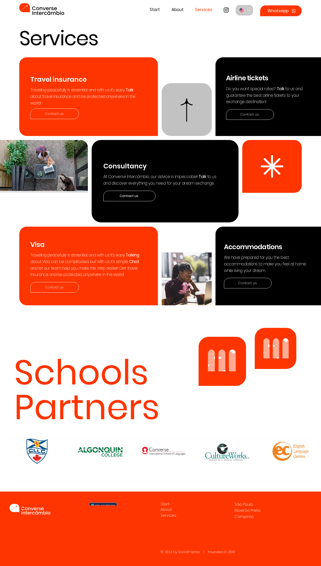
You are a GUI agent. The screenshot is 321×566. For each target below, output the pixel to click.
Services (168, 515)
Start (164, 504)
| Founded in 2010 (217, 552)
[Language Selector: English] (244, 10)
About (166, 509)
